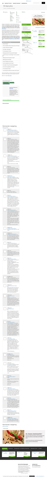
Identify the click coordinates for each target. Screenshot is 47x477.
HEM (3, 3)
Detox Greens (4, 28)
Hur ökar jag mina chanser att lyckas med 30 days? (11, 70)
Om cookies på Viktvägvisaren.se (39, 476)
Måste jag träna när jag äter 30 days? (9, 57)
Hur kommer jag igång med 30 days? (9, 66)
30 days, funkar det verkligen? (8, 47)
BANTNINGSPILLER (24, 3)
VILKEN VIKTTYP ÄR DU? (8, 3)
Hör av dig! (10, 75)
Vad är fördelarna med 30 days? (8, 61)
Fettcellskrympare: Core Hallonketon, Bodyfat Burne (22, 448)
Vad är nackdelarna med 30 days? (8, 63)
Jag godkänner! (32, 476)
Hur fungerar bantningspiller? (38, 16)
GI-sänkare (40, 448)
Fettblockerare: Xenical (34, 448)
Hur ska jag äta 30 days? (7, 68)
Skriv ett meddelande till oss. (36, 465)
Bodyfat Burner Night (13, 38)
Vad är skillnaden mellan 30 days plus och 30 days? (11, 45)
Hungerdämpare (10, 448)
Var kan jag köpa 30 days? (7, 51)
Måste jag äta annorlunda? (7, 59)
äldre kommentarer (5, 127)
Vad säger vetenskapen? (7, 49)
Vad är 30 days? (5, 43)
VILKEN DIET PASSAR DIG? (16, 3)
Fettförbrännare (4, 448)
